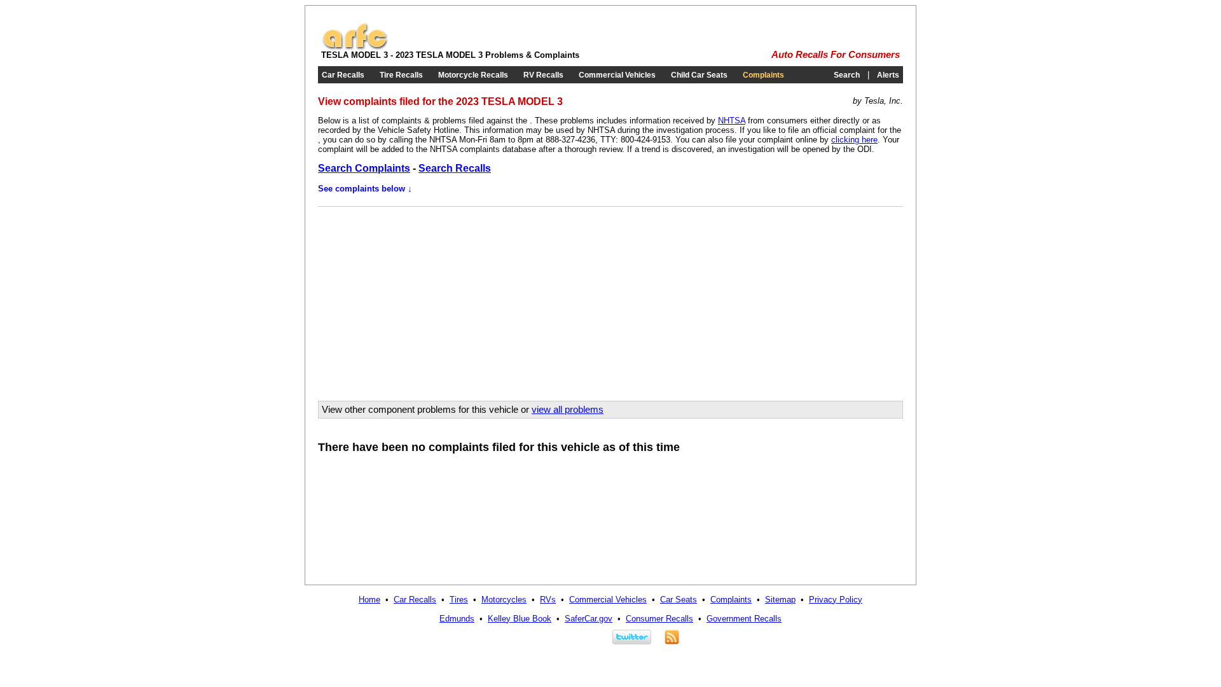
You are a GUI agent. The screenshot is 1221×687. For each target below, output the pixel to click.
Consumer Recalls (659, 618)
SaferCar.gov (588, 618)
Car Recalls (343, 75)
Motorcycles (504, 599)
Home (369, 599)
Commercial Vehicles (617, 75)
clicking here (854, 139)
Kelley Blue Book (519, 618)
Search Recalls (454, 168)
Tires (459, 599)
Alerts (888, 75)
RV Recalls (543, 75)
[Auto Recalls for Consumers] (355, 47)
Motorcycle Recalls (473, 75)
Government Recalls (744, 618)
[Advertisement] (428, 299)
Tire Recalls (401, 75)
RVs (548, 599)
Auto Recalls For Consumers (835, 55)
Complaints (763, 75)
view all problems (568, 410)
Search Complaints (364, 168)
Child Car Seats (699, 75)
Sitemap (780, 599)
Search (847, 75)
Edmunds (456, 618)
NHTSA (731, 120)
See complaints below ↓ (365, 188)
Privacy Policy (835, 599)
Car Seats (678, 599)
